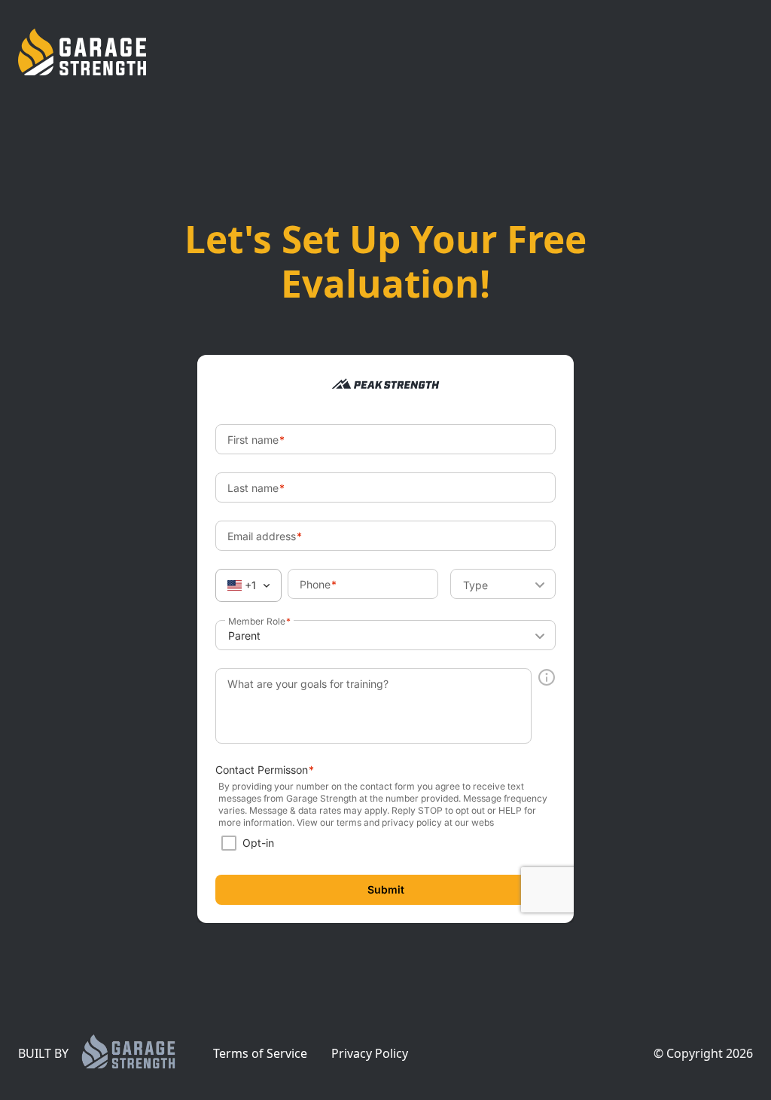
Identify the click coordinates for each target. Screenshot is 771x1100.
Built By (43, 1053)
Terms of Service (260, 1053)
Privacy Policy (369, 1053)
